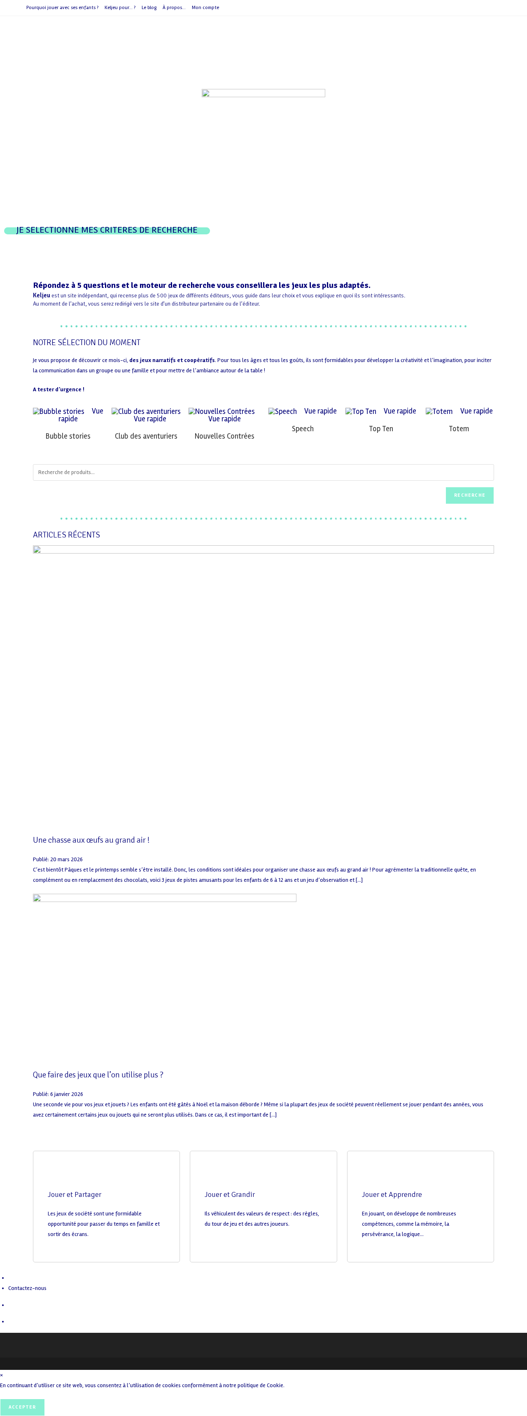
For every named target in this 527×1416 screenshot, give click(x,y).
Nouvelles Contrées (224, 436)
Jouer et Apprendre (392, 1194)
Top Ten (381, 428)
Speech (303, 428)
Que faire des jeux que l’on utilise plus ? (98, 1075)
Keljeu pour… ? (120, 8)
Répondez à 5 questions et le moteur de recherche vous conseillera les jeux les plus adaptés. (202, 285)
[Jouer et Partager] (58, 1176)
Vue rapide (149, 418)
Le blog (149, 8)
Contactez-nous (27, 1288)
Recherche (469, 495)
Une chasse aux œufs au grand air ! (91, 840)
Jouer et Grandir (230, 1194)
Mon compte (205, 8)
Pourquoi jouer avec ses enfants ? (62, 8)
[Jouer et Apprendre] (372, 1176)
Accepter (22, 1407)
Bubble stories (68, 436)
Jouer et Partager (74, 1194)
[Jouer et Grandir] (215, 1176)
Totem (459, 428)
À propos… (174, 8)
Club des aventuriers (146, 436)
